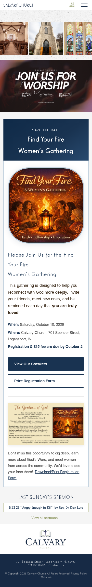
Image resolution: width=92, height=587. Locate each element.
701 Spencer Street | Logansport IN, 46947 (46, 561)
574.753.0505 (37, 565)
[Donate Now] (72, 5)
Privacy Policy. (79, 573)
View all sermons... (46, 518)
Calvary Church (19, 5)
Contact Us (56, 565)
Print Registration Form (34, 380)
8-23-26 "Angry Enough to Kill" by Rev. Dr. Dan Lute (46, 507)
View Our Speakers (30, 364)
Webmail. (46, 577)
